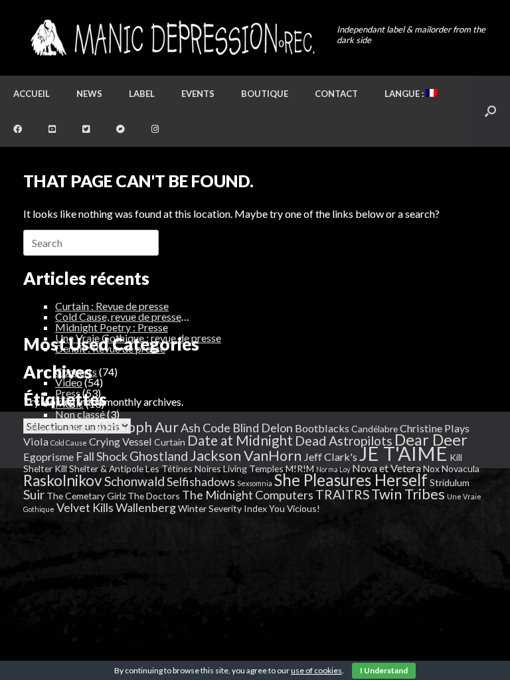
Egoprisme (48, 456)
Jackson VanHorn (245, 455)
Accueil (31, 93)
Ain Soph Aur (137, 427)
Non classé (80, 414)
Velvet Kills (85, 507)
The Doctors (154, 495)
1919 (33, 428)
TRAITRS (342, 494)
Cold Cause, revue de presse (118, 316)
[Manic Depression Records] (171, 37)
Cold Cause (68, 442)
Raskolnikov (62, 480)
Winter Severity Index (222, 508)
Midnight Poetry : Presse (111, 327)
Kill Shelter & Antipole (98, 468)
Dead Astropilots (343, 440)
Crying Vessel (120, 441)
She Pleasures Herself (351, 479)
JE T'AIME (403, 453)
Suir (33, 494)
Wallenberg (146, 507)
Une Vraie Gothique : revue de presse (138, 337)
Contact (336, 93)
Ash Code (205, 427)
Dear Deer (431, 439)
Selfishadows (201, 481)
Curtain (169, 442)
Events (197, 93)
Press (67, 392)
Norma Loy (333, 469)
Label (142, 93)
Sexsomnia (254, 483)
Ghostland (158, 456)
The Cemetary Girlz (86, 495)
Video (68, 382)
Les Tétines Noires (183, 468)
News (89, 93)
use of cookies (316, 670)
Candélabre (374, 428)
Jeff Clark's (330, 456)
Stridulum (449, 482)
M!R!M (300, 468)
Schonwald (134, 481)
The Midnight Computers (247, 494)
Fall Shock (102, 456)
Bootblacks (322, 428)
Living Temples (253, 468)
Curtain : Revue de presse (112, 305)
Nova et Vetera (386, 468)
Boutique (264, 93)
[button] (490, 111)
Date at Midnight (240, 440)
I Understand (384, 670)
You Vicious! (294, 508)
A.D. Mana (70, 428)
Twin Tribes (408, 494)
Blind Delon (262, 427)
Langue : (405, 93)
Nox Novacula (451, 468)
